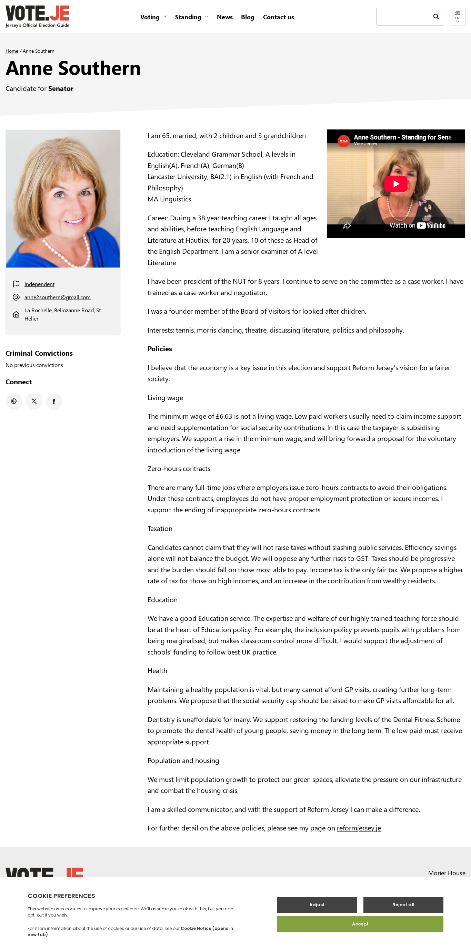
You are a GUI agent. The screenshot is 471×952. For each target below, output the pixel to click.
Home (12, 51)
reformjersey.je (359, 827)
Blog (247, 16)
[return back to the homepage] (37, 17)
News (225, 16)
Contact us (278, 16)
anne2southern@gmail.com (57, 297)
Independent (39, 283)
